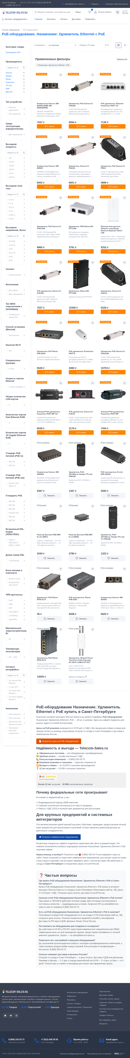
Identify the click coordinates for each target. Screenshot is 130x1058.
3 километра (14, 561)
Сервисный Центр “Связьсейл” (79, 1007)
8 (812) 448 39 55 (44, 3)
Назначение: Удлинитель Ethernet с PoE (53, 65)
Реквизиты (90, 19)
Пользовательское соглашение (99, 1054)
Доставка (76, 19)
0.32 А (11, 200)
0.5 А (11, 211)
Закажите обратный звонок (117, 4)
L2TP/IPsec (13, 616)
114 (10, 158)
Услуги (69, 1018)
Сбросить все (122, 59)
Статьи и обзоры (74, 1003)
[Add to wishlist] (61, 75)
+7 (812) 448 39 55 (49, 1039)
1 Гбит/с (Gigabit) (16, 387)
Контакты (51, 19)
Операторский (15, 275)
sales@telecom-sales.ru (74, 4)
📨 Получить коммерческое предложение (58, 837)
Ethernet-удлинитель (13, 108)
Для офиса (13, 290)
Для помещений (15, 134)
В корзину (50, 126)
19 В (10, 257)
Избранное (71, 996)
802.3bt (12, 509)
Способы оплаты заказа (109, 999)
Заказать (51, 495)
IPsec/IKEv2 (13, 612)
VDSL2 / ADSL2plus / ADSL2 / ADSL (14, 542)
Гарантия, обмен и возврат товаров (110, 1003)
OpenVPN (13, 619)
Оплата (63, 19)
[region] (16, 52)
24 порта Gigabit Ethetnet (16, 698)
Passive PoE (14, 513)
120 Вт (11, 166)
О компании (72, 1015)
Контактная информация (77, 992)
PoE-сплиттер (14, 718)
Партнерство (104, 991)
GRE (11, 604)
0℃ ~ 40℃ (13, 657)
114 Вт (11, 162)
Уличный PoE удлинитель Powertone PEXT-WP (112, 413)
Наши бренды (72, 1011)
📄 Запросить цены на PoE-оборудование (59, 741)
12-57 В (12, 245)
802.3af (12, 462)
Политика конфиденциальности (72, 1054)
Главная (38, 19)
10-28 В (12, 241)
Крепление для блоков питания (16, 722)
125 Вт (11, 169)
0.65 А (11, 219)
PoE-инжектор (14, 114)
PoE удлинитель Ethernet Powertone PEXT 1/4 (112, 105)
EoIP (11, 600)
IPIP (10, 608)
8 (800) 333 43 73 (13, 5)
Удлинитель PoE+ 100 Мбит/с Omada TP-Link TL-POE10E (112, 537)
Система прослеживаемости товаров (111, 1010)
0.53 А (11, 207)
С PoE (11, 369)
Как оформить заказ (107, 1020)
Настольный (14, 335)
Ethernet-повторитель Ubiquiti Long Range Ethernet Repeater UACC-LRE (112, 229)
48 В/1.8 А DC (14, 579)
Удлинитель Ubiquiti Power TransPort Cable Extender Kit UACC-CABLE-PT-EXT (81, 660)
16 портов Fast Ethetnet (16, 681)
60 (10, 639)
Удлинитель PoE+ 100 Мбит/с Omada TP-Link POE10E (80, 474)
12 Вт (11, 173)
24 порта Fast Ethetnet (16, 691)
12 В (10, 249)
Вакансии (103, 1024)
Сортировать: (40, 45)
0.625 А (12, 215)
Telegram (95, 4)
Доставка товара (106, 995)
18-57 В (12, 253)
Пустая (125, 12)
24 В (10, 260)
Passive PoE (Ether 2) (14, 484)
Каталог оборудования (15, 19)
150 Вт (11, 177)
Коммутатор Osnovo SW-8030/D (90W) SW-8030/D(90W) (48, 106)
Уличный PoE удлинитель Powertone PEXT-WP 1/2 (48, 413)
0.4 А (11, 203)
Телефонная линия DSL (14, 315)
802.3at (12, 465)
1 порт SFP (13, 687)
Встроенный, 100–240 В (14, 583)
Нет (10, 351)
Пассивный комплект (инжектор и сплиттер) (16, 732)
